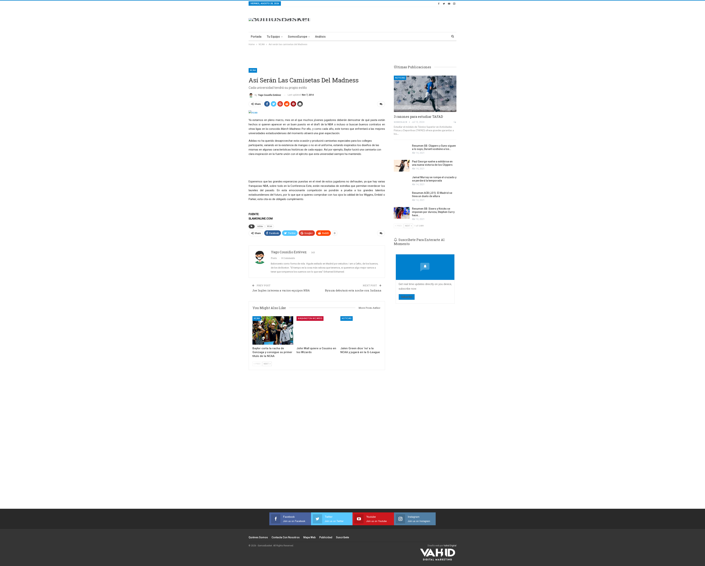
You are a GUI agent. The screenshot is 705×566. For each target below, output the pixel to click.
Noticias (346, 318)
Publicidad (325, 537)
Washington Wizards (310, 318)
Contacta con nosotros (286, 537)
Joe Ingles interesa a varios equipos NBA (281, 290)
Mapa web (309, 537)
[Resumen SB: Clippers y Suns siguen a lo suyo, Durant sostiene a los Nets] (402, 150)
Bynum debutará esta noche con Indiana (353, 290)
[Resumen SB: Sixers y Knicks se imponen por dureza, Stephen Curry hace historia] (402, 213)
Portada (256, 36)
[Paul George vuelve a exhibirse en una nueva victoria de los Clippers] (402, 166)
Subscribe (406, 296)
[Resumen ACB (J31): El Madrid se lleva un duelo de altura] (402, 197)
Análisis (320, 36)
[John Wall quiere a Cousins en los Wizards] (317, 330)
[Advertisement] (389, 19)
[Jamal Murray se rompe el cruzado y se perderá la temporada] (402, 181)
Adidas (260, 226)
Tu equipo (273, 36)
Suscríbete (342, 537)
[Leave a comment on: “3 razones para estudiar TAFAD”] (455, 122)
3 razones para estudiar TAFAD (418, 116)
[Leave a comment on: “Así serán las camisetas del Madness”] (381, 104)
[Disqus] (317, 444)
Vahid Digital (450, 545)
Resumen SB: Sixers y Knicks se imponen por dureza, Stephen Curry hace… (433, 212)
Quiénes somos (258, 537)
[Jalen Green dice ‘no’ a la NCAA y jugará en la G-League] (360, 330)
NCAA (253, 70)
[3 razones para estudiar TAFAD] (425, 94)
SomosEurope (297, 36)
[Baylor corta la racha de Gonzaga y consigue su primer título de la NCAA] (272, 330)
